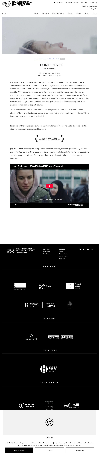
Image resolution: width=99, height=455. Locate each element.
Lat (82, 3)
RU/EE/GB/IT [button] (43, 76)
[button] (5, 35)
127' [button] (54, 76)
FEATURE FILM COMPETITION (46, 59)
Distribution (47, 254)
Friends (78, 13)
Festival (44, 13)
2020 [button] (50, 76)
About (95, 13)
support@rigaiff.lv (91, 9)
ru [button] (60, 76)
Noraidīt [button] (49, 450)
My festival (59, 3)
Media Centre (63, 254)
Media (87, 13)
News (36, 13)
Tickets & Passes (73, 3)
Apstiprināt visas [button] (19, 450)
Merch (69, 13)
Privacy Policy (80, 450)
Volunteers (46, 251)
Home (4, 13)
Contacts (62, 249)
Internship (46, 249)
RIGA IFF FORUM (58, 13)
